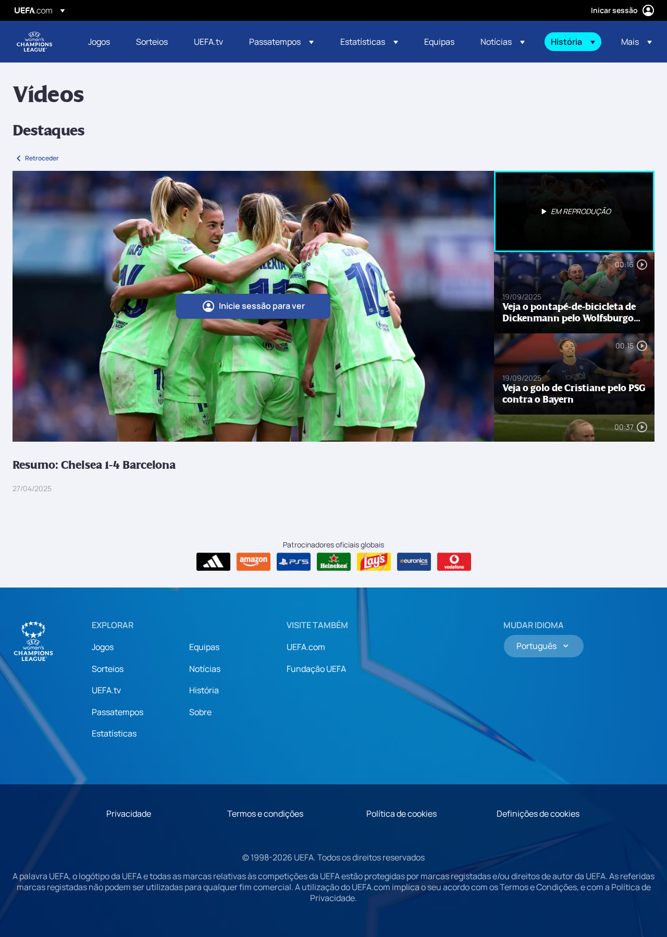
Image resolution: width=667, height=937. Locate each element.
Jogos (103, 647)
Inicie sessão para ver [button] (262, 305)
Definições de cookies (538, 813)
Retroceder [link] (42, 158)
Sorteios (107, 668)
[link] (99, 42)
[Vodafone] (454, 562)
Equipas (204, 647)
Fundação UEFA (316, 668)
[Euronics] (414, 562)
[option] (574, 211)
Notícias (204, 668)
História (204, 690)
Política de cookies (401, 813)
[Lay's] (374, 562)
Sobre (200, 712)
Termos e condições (265, 813)
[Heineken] (334, 562)
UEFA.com (306, 647)
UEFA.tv (106, 690)
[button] (281, 42)
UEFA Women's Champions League (34, 42)
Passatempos (117, 712)
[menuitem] (99, 42)
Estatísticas (114, 733)
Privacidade (128, 813)
